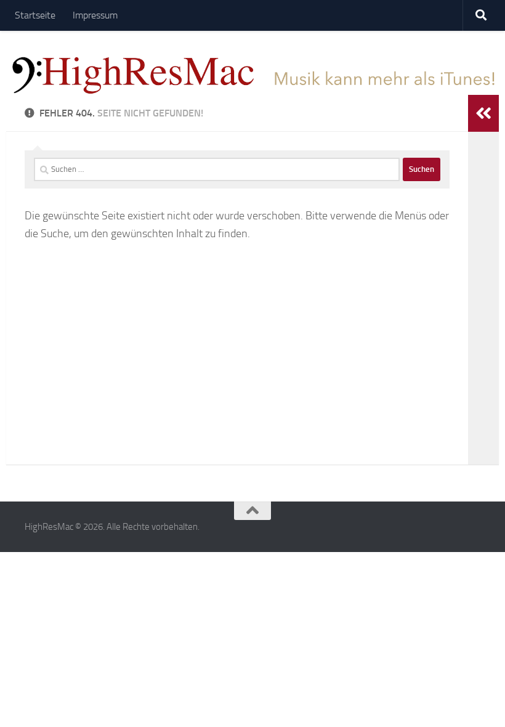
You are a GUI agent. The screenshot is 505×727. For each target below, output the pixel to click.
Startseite (35, 15)
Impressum (95, 15)
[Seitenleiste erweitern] (483, 113)
